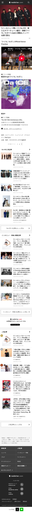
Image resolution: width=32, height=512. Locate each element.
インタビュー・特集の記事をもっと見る (15, 312)
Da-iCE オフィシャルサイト (12, 129)
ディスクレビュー (6, 461)
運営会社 (25, 501)
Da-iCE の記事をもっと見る (15, 228)
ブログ (3, 457)
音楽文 (19, 461)
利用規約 (15, 499)
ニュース (3, 452)
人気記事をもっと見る (15, 424)
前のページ (12, 144)
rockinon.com (16, 3)
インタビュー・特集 (22, 452)
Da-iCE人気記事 (7, 149)
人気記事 (4, 332)
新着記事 (3, 448)
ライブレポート (21, 457)
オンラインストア (6, 470)
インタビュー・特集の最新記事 (11, 235)
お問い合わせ (17, 501)
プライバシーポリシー (7, 501)
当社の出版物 (20, 465)
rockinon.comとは (6, 499)
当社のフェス (4, 465)
